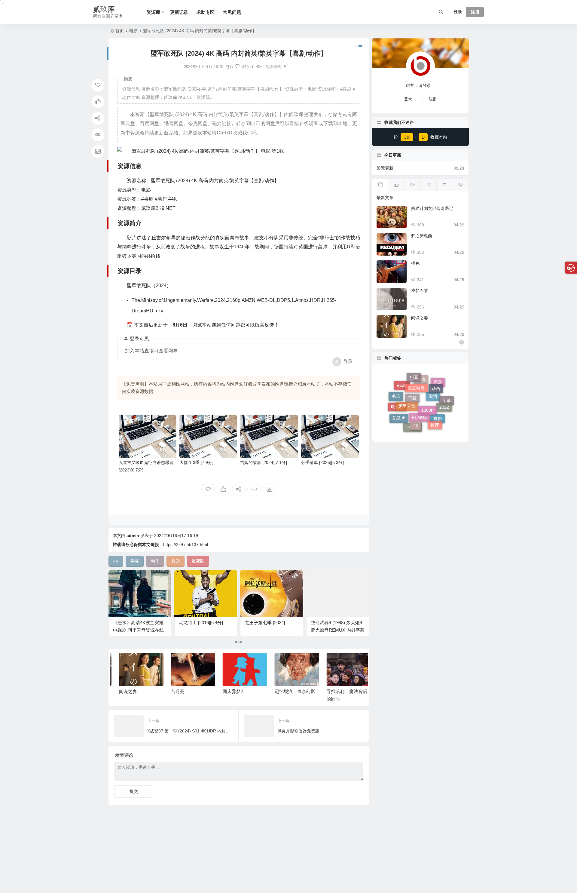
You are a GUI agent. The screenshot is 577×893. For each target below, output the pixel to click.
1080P (427, 388)
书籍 (396, 392)
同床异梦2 (227, 691)
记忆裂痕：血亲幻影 (289, 691)
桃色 (415, 263)
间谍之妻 (122, 691)
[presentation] (330, 662)
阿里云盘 (406, 387)
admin (133, 535)
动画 (436, 380)
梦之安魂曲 (421, 235)
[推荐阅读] (461, 185)
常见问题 (232, 12)
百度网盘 (416, 376)
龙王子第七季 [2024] (265, 622)
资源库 (153, 12)
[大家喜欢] (397, 185)
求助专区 (206, 12)
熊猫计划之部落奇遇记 (432, 208)
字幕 (446, 406)
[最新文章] (380, 185)
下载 (412, 418)
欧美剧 (397, 415)
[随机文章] (444, 185)
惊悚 (435, 413)
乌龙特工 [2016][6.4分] (201, 622)
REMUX (419, 429)
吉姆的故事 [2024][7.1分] (263, 462)
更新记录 (179, 12)
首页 (119, 30)
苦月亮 (172, 691)
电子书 (412, 424)
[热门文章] (412, 185)
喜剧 (437, 423)
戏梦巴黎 (419, 290)
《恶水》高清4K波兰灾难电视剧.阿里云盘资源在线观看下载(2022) (138, 630)
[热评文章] (428, 185)
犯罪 (414, 381)
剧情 (421, 397)
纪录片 (398, 409)
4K (415, 407)
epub (402, 397)
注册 (475, 12)
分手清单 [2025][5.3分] (322, 462)
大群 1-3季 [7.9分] (196, 462)
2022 (444, 396)
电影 (133, 30)
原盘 (438, 390)
